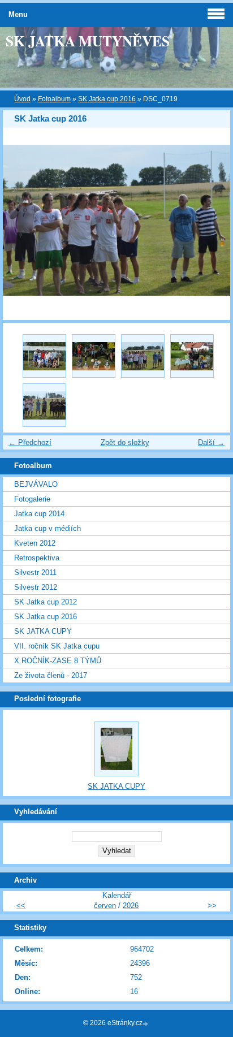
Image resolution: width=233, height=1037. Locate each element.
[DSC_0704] (44, 356)
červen (105, 905)
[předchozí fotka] (21, 220)
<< (20, 905)
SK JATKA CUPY (43, 631)
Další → (211, 442)
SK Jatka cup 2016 (107, 99)
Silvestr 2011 (35, 572)
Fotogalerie (32, 499)
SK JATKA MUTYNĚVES (88, 40)
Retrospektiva (36, 558)
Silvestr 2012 (35, 587)
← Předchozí (29, 442)
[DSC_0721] (192, 356)
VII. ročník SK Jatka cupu (57, 646)
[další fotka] (212, 220)
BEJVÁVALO (36, 484)
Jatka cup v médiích (47, 528)
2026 (131, 905)
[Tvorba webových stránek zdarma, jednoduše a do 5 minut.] (146, 1023)
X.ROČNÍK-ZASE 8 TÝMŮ (57, 660)
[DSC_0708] (93, 356)
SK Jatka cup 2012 (45, 602)
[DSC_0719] (143, 356)
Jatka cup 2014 (39, 513)
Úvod (22, 99)
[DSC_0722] (44, 405)
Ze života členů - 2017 (50, 675)
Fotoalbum (54, 99)
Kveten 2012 (34, 543)
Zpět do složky (125, 442)
